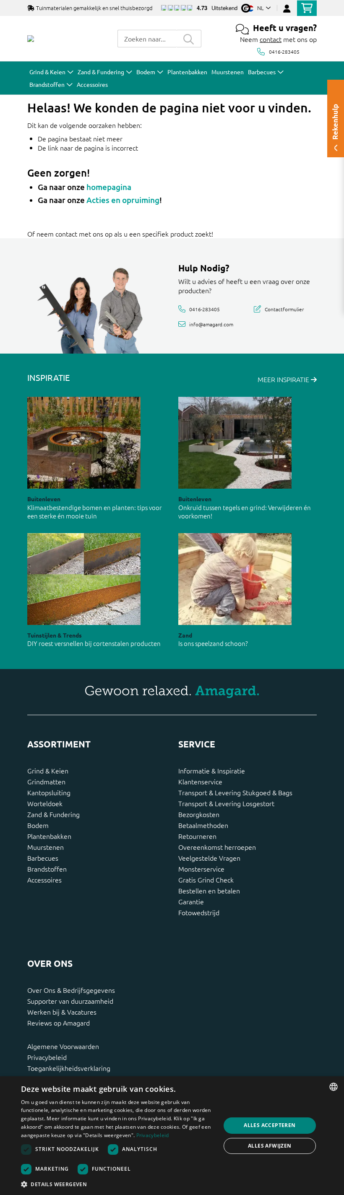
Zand (185, 635)
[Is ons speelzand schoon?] (235, 579)
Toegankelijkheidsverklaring (68, 1068)
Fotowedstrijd (198, 912)
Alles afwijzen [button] (270, 1145)
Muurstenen (45, 846)
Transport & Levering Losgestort (226, 803)
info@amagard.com (211, 323)
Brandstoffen (47, 868)
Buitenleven (43, 498)
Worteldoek (45, 803)
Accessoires (44, 879)
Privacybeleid (47, 1057)
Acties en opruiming (122, 200)
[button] (118, 1184)
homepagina (108, 187)
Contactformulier (284, 309)
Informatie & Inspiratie (211, 770)
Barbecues (42, 857)
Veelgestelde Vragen (209, 857)
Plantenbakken (49, 836)
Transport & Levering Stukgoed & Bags (235, 792)
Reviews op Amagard (58, 1022)
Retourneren (197, 836)
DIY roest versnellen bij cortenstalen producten (94, 643)
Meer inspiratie (284, 379)
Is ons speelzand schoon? (213, 643)
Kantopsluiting (48, 792)
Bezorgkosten (198, 814)
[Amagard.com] (30, 38)
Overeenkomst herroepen (217, 846)
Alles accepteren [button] (269, 1125)
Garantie (191, 901)
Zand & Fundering (53, 814)
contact (270, 39)
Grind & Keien (47, 770)
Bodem (38, 825)
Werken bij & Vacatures (61, 1011)
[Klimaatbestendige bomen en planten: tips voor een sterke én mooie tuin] (84, 443)
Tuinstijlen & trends (54, 635)
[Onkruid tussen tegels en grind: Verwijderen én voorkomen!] (235, 443)
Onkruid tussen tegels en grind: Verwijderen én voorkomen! (244, 512)
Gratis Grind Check (206, 879)
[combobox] (146, 38)
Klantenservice (200, 781)
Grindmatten (46, 781)
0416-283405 (284, 51)
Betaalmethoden (203, 825)
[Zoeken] (188, 38)
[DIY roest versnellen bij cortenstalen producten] (84, 579)
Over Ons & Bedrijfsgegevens (71, 990)
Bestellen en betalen (209, 890)
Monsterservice (201, 868)
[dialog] (172, 1135)
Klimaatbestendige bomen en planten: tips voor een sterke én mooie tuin (94, 512)
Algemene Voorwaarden (63, 1046)
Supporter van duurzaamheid (70, 1000)
